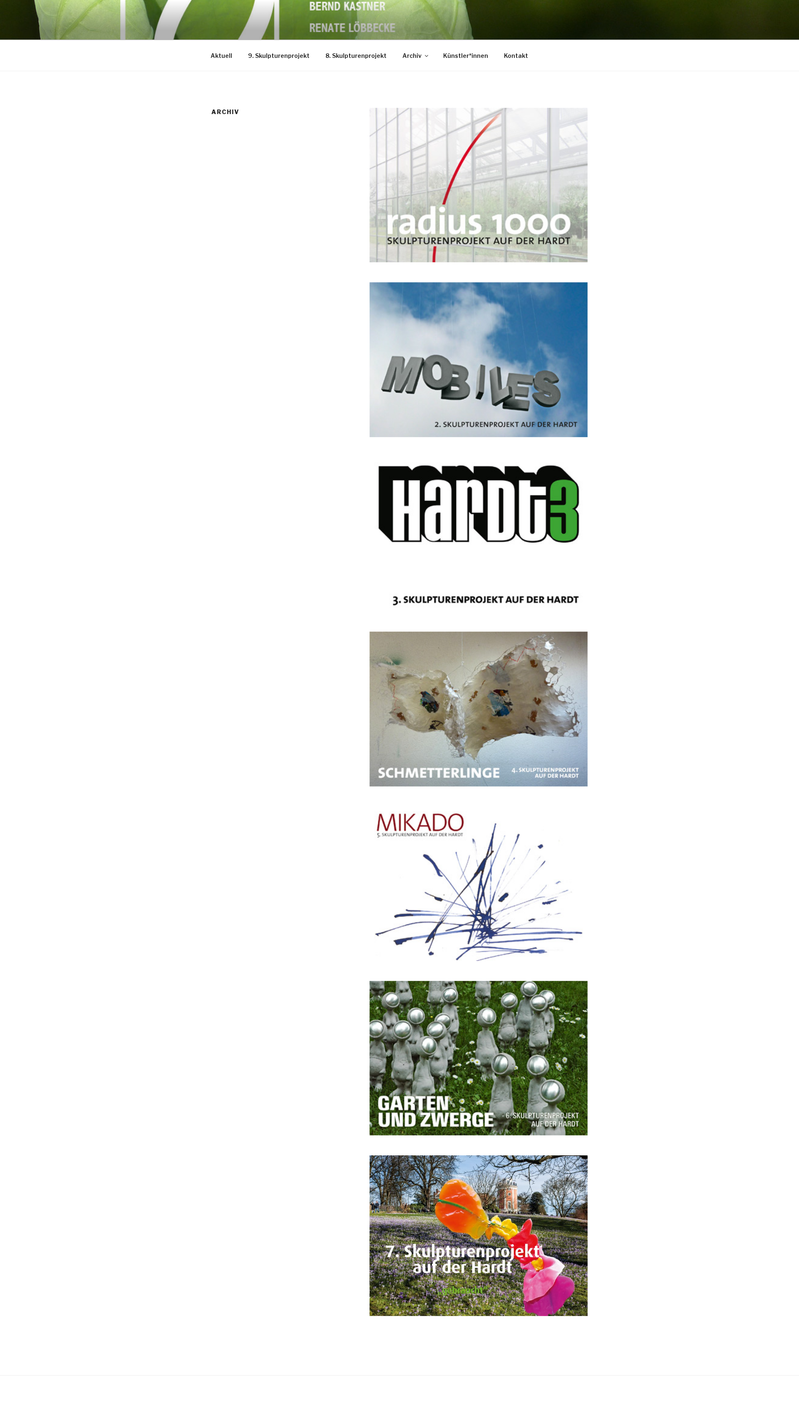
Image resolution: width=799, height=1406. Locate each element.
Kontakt (516, 55)
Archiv (412, 55)
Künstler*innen (465, 55)
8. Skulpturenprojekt (356, 55)
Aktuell (221, 55)
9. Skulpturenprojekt (279, 55)
